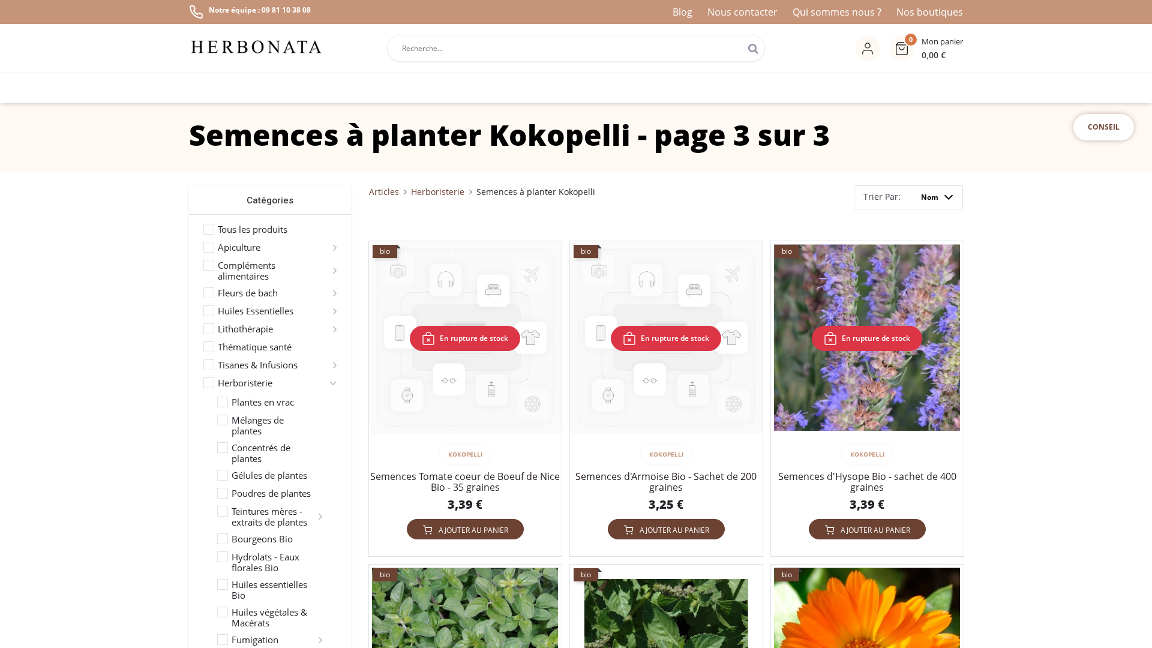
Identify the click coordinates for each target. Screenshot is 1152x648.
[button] (926, 48)
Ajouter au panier (473, 530)
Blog (682, 12)
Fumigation (255, 639)
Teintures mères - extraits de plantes (269, 516)
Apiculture (239, 247)
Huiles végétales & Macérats (269, 617)
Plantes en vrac (263, 402)
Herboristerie (245, 382)
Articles (384, 191)
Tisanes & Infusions (258, 364)
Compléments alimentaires (246, 270)
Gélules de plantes (269, 475)
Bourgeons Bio (262, 538)
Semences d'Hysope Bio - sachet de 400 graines (867, 482)
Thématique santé (255, 346)
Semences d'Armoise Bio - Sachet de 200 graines (666, 482)
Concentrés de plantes (261, 453)
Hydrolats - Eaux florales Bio (265, 562)
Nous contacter (742, 12)
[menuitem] (815, 88)
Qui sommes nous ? (837, 12)
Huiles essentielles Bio (269, 590)
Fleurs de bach (248, 292)
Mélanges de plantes (258, 425)
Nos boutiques (929, 12)
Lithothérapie (245, 328)
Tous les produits (252, 229)
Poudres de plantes (271, 493)
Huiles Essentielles (255, 310)
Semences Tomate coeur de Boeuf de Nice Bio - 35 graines (465, 482)
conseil (1104, 127)
